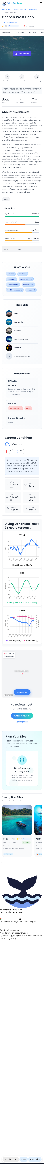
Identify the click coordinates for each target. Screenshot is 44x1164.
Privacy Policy (10, 938)
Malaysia (23, 9)
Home (15, 9)
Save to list (35, 1159)
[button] (22, 900)
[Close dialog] (1, 862)
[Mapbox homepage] (8, 695)
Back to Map (6, 9)
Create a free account (9, 930)
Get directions (10, 1159)
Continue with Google (9, 921)
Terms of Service (34, 936)
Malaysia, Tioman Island (12, 842)
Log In (25, 933)
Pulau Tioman (32, 9)
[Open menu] (40, 3)
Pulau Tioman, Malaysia (9, 22)
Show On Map (22, 692)
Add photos (24, 53)
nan (19, 249)
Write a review (20, 716)
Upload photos (22, 722)
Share (23, 1159)
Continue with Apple (27, 921)
